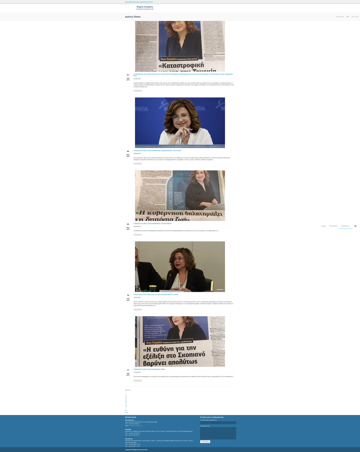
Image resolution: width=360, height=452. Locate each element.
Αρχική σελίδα (340, 16)
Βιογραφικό (333, 226)
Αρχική (323, 226)
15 (126, 399)
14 (126, 397)
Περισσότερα (138, 90)
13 (126, 395)
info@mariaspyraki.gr (136, 426)
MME (347, 16)
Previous (127, 390)
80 (126, 410)
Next (126, 412)
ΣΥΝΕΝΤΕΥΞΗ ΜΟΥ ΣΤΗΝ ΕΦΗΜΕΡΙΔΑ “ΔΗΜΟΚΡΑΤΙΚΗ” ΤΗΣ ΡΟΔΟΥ (157, 151)
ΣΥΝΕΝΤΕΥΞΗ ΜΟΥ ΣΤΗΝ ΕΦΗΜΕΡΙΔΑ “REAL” (149, 369)
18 (126, 405)
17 (126, 403)
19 (126, 407)
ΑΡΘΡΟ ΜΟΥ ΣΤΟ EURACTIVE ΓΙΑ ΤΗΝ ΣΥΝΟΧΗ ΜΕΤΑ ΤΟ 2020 (156, 295)
